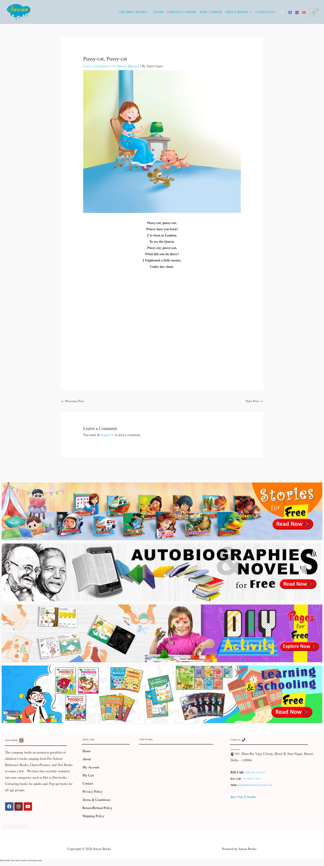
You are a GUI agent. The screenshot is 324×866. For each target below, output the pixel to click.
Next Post (254, 401)
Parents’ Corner (181, 12)
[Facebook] (290, 12)
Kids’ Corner (211, 12)
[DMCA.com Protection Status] (14, 825)
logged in (107, 434)
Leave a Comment (95, 66)
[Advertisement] (162, 298)
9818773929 (258, 772)
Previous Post (72, 401)
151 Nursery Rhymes (125, 66)
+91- (248, 772)
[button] (282, 12)
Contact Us (265, 12)
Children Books (132, 12)
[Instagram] (297, 12)
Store (159, 12)
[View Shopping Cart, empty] (314, 12)
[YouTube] (304, 12)
